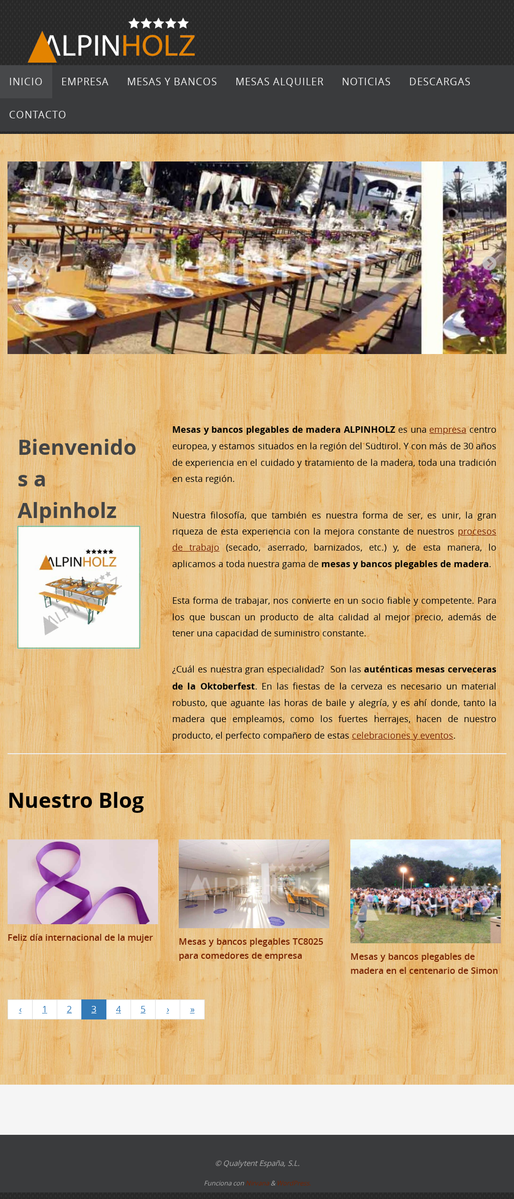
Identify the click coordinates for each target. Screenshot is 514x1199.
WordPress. (294, 1182)
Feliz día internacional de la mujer (80, 937)
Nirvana (257, 1182)
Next (486, 261)
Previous (23, 261)
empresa (447, 429)
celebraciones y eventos (402, 735)
